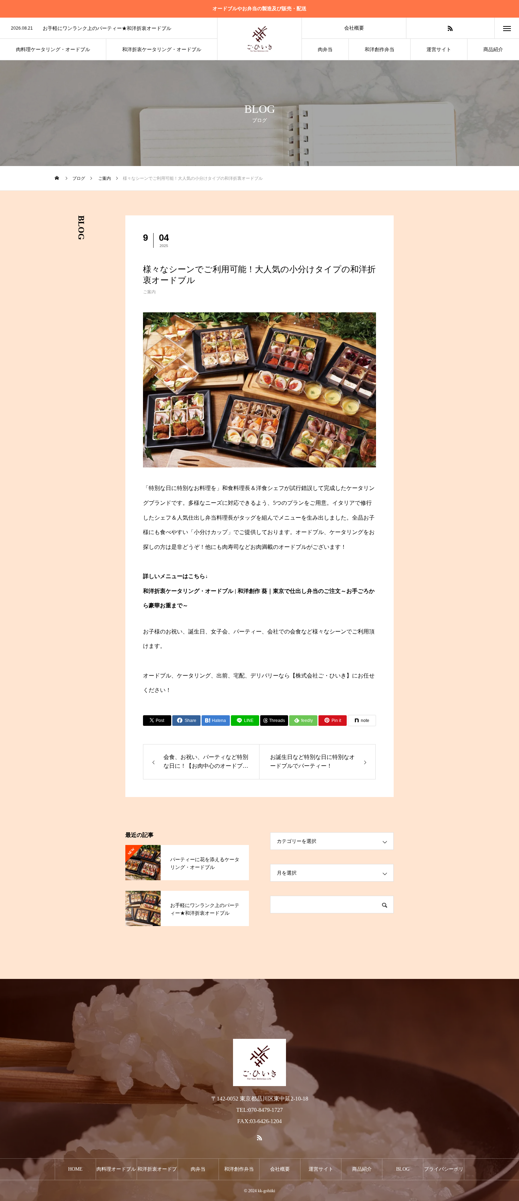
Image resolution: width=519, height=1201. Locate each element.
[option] (108, 28)
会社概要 (354, 28)
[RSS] (450, 28)
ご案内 (149, 291)
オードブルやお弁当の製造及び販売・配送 (259, 8)
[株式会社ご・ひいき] (259, 38)
